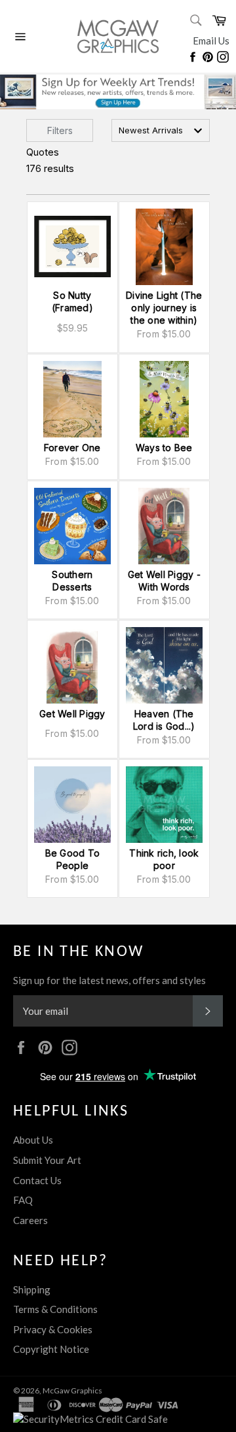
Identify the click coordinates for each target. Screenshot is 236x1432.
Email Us (211, 40)
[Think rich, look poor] (164, 804)
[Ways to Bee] (164, 399)
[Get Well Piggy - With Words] (164, 526)
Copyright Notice (51, 1349)
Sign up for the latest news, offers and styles (109, 980)
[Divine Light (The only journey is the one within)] (164, 247)
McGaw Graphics (72, 1390)
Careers (30, 1220)
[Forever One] (72, 399)
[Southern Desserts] (72, 526)
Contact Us (37, 1180)
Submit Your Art (47, 1160)
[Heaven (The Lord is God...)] (164, 665)
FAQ (23, 1200)
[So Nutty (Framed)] (72, 247)
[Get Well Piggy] (72, 665)
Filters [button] (60, 130)
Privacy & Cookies (52, 1329)
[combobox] (160, 130)
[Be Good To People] (72, 804)
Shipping (31, 1289)
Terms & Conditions (55, 1309)
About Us (33, 1140)
